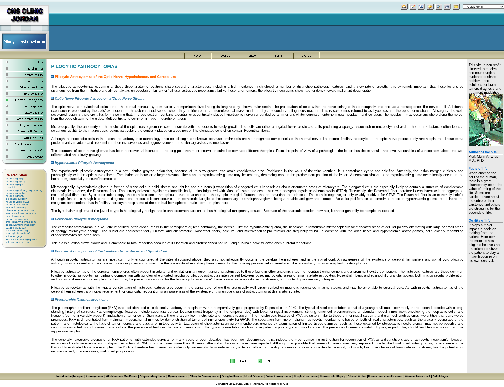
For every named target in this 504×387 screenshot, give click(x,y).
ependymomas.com (17, 219)
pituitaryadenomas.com (20, 210)
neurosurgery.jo (15, 178)
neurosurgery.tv (15, 195)
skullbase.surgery (16, 198)
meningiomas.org (16, 207)
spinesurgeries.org (17, 230)
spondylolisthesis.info (18, 233)
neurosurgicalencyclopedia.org (24, 190)
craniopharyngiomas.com (21, 221)
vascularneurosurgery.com (21, 239)
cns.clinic (11, 187)
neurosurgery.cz (15, 184)
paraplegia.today (16, 227)
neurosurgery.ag (15, 181)
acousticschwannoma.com (21, 213)
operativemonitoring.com (20, 224)
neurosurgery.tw (15, 193)
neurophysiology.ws (17, 201)
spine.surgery (14, 236)
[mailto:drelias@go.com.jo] (456, 8)
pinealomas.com (15, 216)
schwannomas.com (17, 242)
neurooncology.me (17, 204)
